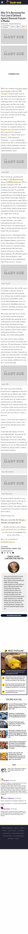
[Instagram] (8, 553)
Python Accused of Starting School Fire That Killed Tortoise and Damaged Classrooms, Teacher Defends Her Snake (15, 672)
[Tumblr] (10, 553)
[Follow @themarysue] (2, 553)
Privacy (4, 830)
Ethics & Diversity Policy (18, 833)
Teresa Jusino (5, 23)
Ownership (10, 838)
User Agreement (7, 833)
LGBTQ (19, 548)
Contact (17, 838)
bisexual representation (6, 548)
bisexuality (14, 548)
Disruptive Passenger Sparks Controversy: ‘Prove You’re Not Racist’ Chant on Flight (17, 723)
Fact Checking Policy (18, 836)
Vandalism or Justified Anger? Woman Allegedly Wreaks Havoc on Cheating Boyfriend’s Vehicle (17, 715)
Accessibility (21, 830)
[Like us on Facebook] (5, 553)
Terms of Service (12, 830)
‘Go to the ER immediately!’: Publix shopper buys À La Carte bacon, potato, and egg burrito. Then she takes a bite (18, 706)
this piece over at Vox (7, 129)
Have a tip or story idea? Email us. (17, 768)
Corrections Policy (7, 836)
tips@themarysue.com (8, 542)
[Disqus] (14, 797)
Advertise (22, 828)
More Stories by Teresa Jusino (14, 615)
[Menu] (2, 2)
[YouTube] (13, 553)
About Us (16, 828)
